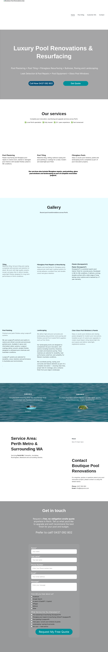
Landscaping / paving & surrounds (43, 624)
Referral (35, 606)
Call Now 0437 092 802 (41, 83)
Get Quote (76, 83)
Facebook (35, 596)
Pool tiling (81, 15)
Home (73, 15)
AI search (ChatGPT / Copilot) (42, 601)
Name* (34, 548)
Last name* (35, 556)
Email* (33, 573)
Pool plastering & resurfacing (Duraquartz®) (46, 614)
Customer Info (91, 15)
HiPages (35, 604)
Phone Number (37, 565)
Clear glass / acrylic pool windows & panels (46, 622)
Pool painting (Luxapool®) (40, 619)
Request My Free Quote (54, 631)
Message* (35, 582)
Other (34, 608)
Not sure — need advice (40, 626)
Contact (101, 15)
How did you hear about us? (42, 594)
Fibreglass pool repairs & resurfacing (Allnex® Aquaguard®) (51, 617)
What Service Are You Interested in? (45, 612)
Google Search (37, 599)
